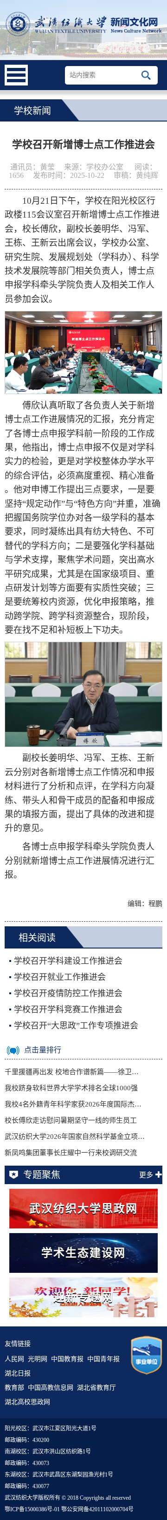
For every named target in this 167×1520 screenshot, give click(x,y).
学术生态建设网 (83, 1253)
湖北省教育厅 (96, 1387)
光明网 (37, 1359)
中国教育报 (67, 1359)
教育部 (14, 1387)
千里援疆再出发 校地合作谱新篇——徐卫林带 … (75, 1072)
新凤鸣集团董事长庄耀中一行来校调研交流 (71, 1152)
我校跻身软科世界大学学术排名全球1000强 (71, 1088)
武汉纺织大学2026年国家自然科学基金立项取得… (75, 1136)
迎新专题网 (83, 1297)
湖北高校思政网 (27, 1401)
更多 (146, 1175)
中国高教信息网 (50, 1387)
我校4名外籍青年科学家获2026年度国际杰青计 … (75, 1104)
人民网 (14, 1359)
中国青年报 (103, 1359)
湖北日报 (18, 1373)
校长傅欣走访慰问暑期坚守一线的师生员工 (71, 1120)
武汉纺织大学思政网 (83, 1209)
